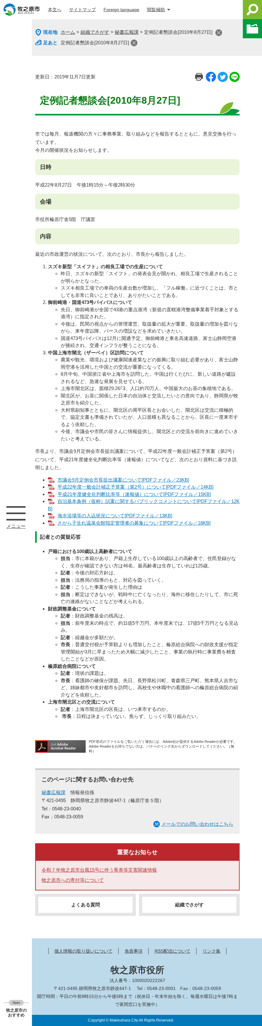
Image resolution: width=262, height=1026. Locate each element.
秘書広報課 (127, 32)
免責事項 (134, 951)
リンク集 (211, 951)
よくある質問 (85, 904)
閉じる (218, 32)
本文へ (54, 9)
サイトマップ (82, 9)
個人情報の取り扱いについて (83, 951)
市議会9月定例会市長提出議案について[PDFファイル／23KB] (123, 480)
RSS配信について (172, 951)
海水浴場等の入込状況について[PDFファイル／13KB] (115, 515)
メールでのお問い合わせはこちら (197, 824)
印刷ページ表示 (199, 77)
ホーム (68, 32)
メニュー (16, 513)
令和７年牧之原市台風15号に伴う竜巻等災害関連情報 (99, 870)
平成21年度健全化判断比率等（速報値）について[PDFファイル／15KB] (134, 494)
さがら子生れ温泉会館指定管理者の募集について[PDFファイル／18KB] (134, 523)
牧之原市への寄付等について (73, 880)
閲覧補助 (156, 9)
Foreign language (121, 9)
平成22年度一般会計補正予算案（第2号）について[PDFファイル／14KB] (135, 487)
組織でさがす (95, 32)
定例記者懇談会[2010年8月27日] (95, 42)
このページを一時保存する (252, 28)
